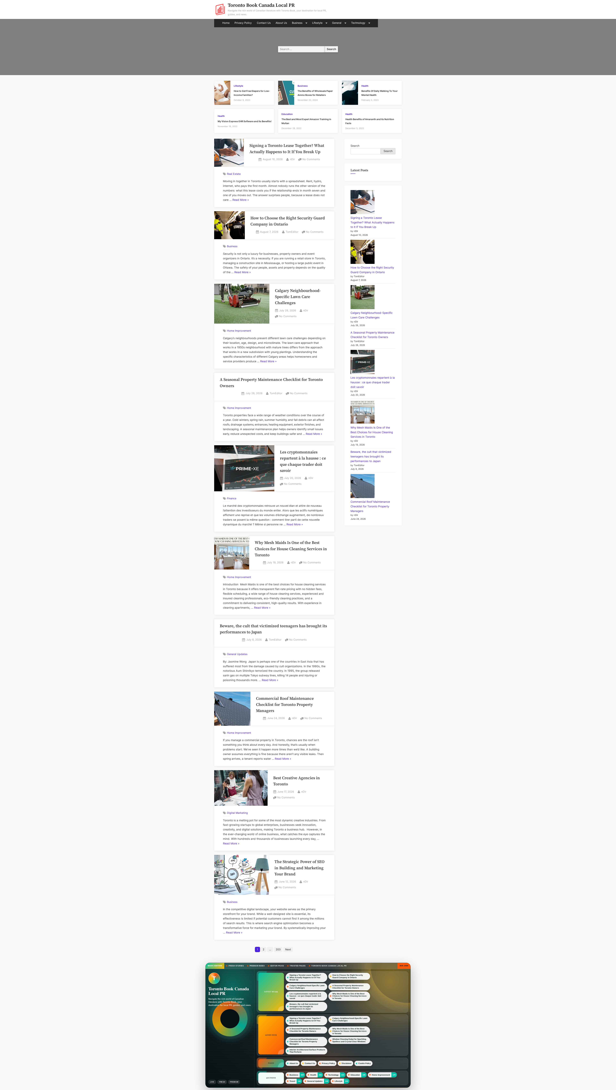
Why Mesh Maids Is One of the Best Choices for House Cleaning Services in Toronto (291, 549)
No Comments (311, 159)
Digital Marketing (237, 812)
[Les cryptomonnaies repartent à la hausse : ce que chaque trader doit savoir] (363, 362)
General (336, 22)
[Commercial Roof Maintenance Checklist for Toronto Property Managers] (363, 486)
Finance (231, 498)
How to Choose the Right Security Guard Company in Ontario (347, 976)
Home (226, 22)
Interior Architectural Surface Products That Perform (307, 1051)
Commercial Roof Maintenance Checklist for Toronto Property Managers (285, 705)
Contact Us (264, 22)
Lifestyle (317, 22)
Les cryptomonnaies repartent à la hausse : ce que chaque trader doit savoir (373, 382)
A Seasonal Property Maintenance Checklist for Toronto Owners (348, 986)
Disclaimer (347, 1063)
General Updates (237, 654)
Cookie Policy (364, 1063)
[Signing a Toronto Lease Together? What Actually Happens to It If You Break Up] (363, 203)
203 (278, 949)
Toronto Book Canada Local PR (261, 5)
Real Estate (234, 173)
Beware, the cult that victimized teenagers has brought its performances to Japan (371, 456)
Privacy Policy (243, 22)
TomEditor (292, 231)
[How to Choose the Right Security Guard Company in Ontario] (363, 252)
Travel (292, 1081)
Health (364, 85)
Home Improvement (239, 330)
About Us (281, 22)
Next (288, 949)
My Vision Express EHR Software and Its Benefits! (244, 121)
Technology (358, 22)
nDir (292, 159)
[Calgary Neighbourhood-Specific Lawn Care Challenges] (363, 298)
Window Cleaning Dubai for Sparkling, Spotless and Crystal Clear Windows (349, 1040)
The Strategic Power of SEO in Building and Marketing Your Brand (299, 868)
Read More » (240, 200)
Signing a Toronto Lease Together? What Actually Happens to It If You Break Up (372, 222)
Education (287, 114)
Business (297, 22)
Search (355, 145)
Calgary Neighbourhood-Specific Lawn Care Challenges (298, 297)
